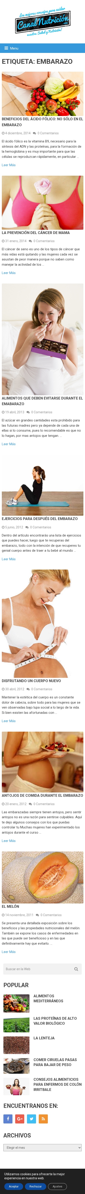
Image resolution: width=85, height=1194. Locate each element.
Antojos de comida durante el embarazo (42, 795)
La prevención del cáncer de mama (36, 233)
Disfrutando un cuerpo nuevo (31, 681)
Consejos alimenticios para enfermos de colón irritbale (58, 1084)
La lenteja (44, 1038)
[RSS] (43, 1118)
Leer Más (9, 165)
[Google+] (19, 1118)
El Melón (10, 906)
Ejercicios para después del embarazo (40, 519)
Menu (14, 48)
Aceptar (14, 1186)
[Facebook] (7, 1118)
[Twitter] (31, 1118)
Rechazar (35, 1186)
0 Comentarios (48, 133)
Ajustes (57, 1186)
